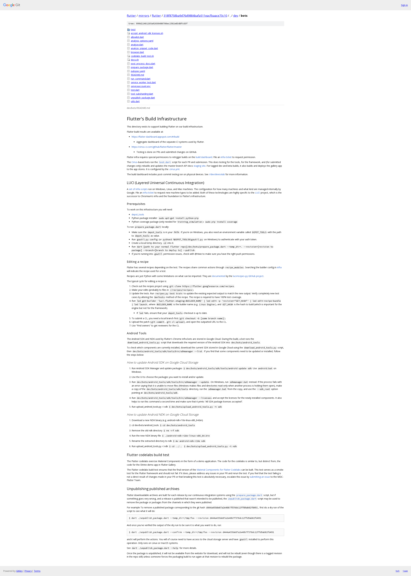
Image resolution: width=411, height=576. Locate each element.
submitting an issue (260, 476)
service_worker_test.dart (143, 82)
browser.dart (137, 52)
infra (279, 267)
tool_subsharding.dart (142, 93)
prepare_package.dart (142, 67)
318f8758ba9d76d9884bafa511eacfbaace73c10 (195, 16)
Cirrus (134, 162)
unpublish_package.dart (143, 97)
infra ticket (226, 157)
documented (218, 276)
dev (235, 16)
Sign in (404, 5)
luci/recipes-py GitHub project (248, 276)
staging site (200, 165)
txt (397, 570)
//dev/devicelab (217, 174)
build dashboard (204, 157)
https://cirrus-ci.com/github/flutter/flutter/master (157, 146)
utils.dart (135, 101)
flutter (131, 16)
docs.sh (135, 59)
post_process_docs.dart (143, 63)
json (405, 570)
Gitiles (19, 570)
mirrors (144, 16)
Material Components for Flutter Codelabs (219, 469)
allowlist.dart (137, 37)
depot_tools (138, 214)
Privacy (28, 570)
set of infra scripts (138, 189)
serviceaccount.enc (141, 86)
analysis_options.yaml (142, 40)
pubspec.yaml (138, 71)
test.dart (135, 89)
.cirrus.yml (174, 169)
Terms (37, 570)
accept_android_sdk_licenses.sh (147, 33)
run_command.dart (140, 78)
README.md (137, 74)
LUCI (257, 192)
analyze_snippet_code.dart (144, 48)
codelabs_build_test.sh (142, 56)
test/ (133, 29)
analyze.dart (137, 44)
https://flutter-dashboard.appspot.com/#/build (155, 136)
